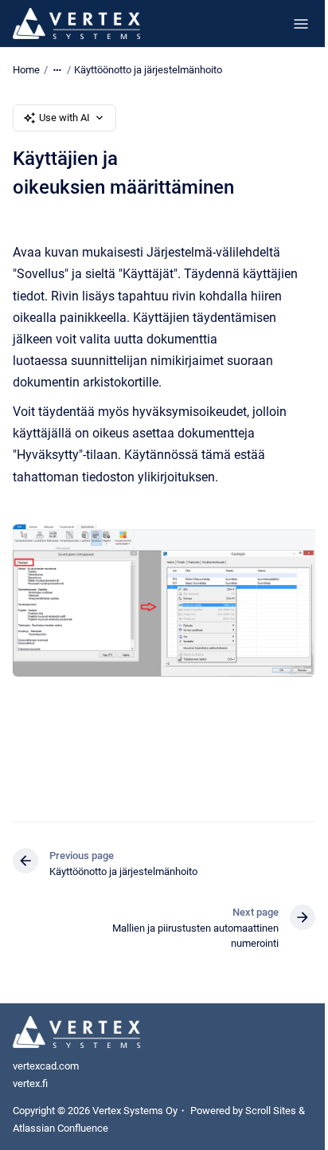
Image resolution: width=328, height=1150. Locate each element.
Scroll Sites (270, 1111)
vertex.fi (30, 1083)
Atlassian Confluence (60, 1128)
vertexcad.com (46, 1066)
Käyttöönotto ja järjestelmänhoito (148, 70)
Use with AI (64, 118)
